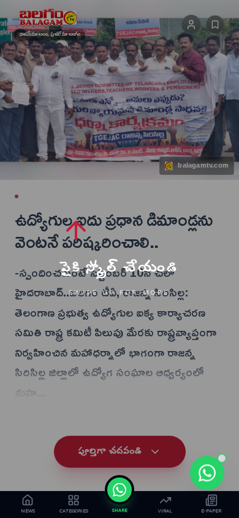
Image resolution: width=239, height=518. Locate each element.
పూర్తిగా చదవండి (110, 451)
